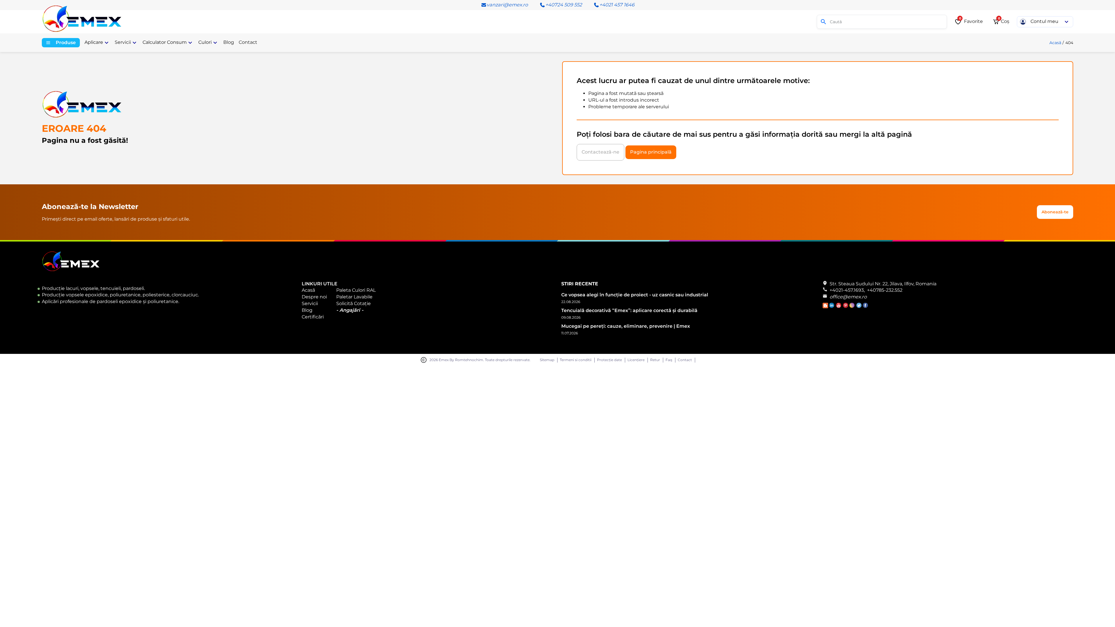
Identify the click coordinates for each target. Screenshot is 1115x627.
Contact (685, 360)
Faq (669, 360)
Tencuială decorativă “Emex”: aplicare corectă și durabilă (629, 310)
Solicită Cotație (353, 303)
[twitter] (859, 306)
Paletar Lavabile (354, 297)
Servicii (310, 303)
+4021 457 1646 (616, 5)
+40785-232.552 (884, 290)
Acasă (1055, 42)
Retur (655, 360)
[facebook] (865, 306)
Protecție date (609, 360)
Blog (307, 310)
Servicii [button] (123, 42)
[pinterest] (846, 306)
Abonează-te (1055, 212)
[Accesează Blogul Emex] (826, 306)
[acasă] (85, 16)
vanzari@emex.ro (507, 5)
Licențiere (636, 360)
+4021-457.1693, (847, 290)
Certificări (313, 317)
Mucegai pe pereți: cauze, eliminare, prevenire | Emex (625, 326)
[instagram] (852, 306)
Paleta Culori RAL (356, 290)
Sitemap (547, 360)
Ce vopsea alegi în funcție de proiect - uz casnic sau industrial (634, 295)
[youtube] (839, 306)
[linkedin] (832, 306)
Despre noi (314, 297)
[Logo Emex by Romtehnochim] (71, 270)
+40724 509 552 (563, 5)
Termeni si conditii (575, 360)
